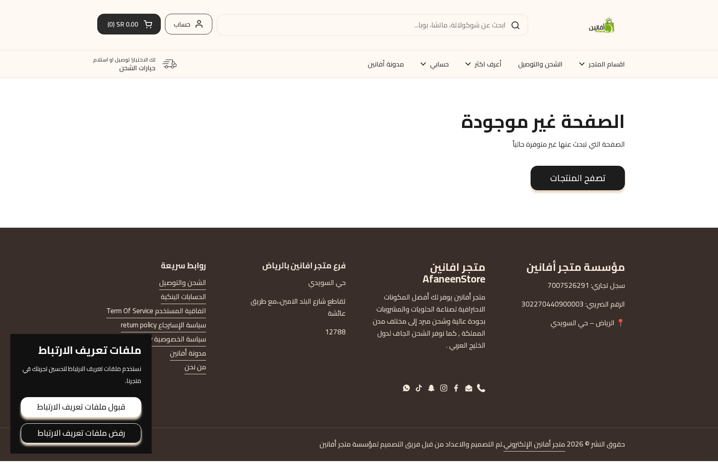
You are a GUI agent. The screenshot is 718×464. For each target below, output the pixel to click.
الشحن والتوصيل (182, 282)
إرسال (518, 25)
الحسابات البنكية (183, 296)
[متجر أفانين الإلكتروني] (601, 25)
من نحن (195, 366)
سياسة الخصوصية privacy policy (160, 339)
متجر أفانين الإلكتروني (534, 444)
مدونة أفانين (188, 353)
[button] (129, 24)
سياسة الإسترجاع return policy (163, 324)
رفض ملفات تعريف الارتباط (81, 432)
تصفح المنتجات (577, 177)
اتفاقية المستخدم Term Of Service (156, 310)
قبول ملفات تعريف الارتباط (81, 406)
